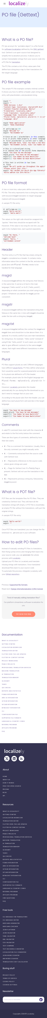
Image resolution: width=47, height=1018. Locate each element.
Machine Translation (10, 671)
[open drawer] (4, 3)
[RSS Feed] (21, 758)
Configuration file (10, 714)
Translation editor (10, 651)
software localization (12, 49)
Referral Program (9, 724)
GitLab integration (9, 704)
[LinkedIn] (14, 758)
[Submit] (41, 999)
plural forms (18, 368)
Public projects (8, 664)
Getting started (8, 644)
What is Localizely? (10, 640)
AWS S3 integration (10, 698)
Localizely (14, 387)
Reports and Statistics (11, 691)
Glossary (6, 681)
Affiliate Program (9, 728)
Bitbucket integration (11, 708)
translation (16, 62)
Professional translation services (16, 667)
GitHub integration (10, 701)
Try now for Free (23, 614)
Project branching (10, 661)
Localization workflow (12, 647)
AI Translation (8, 674)
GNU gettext (38, 49)
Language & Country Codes (13, 721)
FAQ (3, 731)
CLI (3, 711)
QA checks (6, 688)
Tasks (4, 684)
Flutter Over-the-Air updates (14, 654)
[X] (7, 758)
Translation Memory (10, 677)
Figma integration (9, 694)
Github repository (12, 574)
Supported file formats (11, 718)
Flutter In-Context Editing (13, 657)
